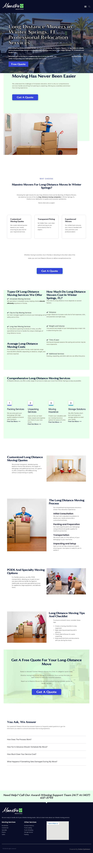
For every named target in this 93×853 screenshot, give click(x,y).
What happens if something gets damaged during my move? (32, 762)
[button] (85, 6)
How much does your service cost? (21, 754)
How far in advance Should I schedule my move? (27, 747)
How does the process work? (19, 739)
